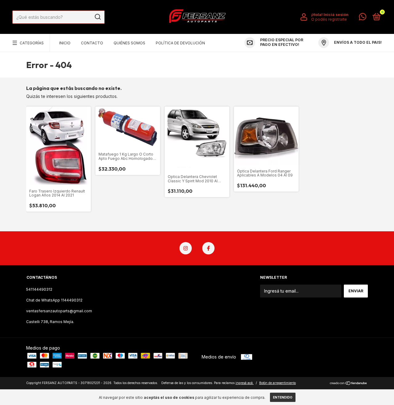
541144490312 (39, 289)
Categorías (32, 43)
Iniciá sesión (336, 14)
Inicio (64, 43)
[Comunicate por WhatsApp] (362, 18)
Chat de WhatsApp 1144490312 (54, 300)
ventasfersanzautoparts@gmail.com (59, 311)
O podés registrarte (329, 19)
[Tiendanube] (348, 383)
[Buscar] (97, 16)
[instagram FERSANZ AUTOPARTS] (185, 248)
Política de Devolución (180, 43)
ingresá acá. (244, 383)
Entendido (282, 397)
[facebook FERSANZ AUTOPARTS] (208, 248)
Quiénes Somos (129, 43)
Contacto (92, 43)
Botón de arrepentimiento (277, 383)
